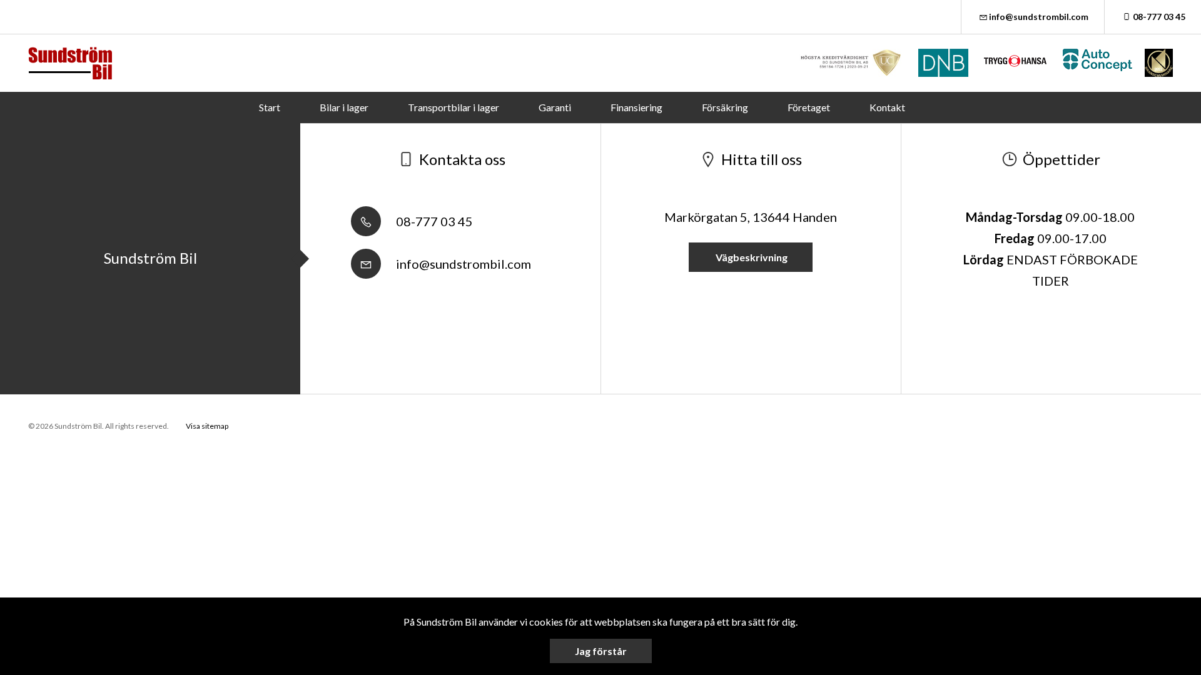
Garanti (555, 107)
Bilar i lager (344, 107)
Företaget (809, 107)
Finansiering (636, 107)
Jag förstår (601, 651)
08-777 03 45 (1159, 16)
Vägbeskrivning (751, 257)
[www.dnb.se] (943, 63)
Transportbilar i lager (453, 107)
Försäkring (725, 107)
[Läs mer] (851, 63)
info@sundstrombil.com (1038, 16)
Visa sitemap (207, 426)
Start (269, 107)
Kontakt (887, 107)
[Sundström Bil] (70, 63)
